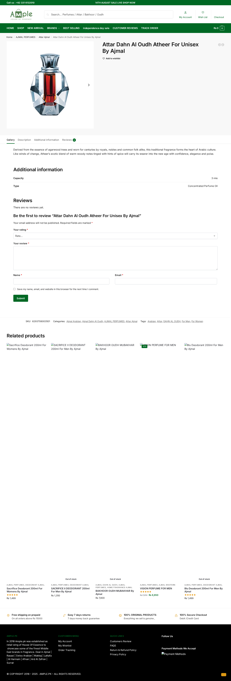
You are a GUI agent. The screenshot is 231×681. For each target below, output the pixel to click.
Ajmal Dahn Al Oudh (92, 321)
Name (17, 275)
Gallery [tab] (11, 139)
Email (119, 275)
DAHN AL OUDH (172, 321)
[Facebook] (169, 641)
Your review (21, 243)
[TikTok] (182, 641)
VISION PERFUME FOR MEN (156, 588)
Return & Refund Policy (123, 650)
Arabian (152, 321)
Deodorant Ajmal (35, 585)
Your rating (20, 229)
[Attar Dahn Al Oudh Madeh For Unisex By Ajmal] (219, 44)
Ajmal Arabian (74, 321)
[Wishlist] (41, 348)
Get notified (71, 602)
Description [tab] (24, 139)
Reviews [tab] (68, 139)
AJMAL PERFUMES (25, 37)
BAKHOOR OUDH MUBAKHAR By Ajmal (115, 592)
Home (9, 37)
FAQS (113, 645)
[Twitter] (176, 641)
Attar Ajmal (44, 37)
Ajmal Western (167, 585)
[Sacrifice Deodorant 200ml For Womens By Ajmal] (26, 462)
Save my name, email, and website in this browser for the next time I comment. (58, 289)
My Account (65, 641)
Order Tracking (66, 650)
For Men (186, 321)
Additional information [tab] (46, 139)
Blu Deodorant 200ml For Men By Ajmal (203, 590)
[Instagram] (163, 641)
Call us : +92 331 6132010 (20, 2)
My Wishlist (64, 645)
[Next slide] (88, 85)
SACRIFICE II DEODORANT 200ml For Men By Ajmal (70, 590)
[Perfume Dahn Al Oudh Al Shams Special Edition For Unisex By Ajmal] (222, 44)
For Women (197, 321)
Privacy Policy (118, 654)
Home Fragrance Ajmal (119, 587)
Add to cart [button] (26, 604)
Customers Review (120, 641)
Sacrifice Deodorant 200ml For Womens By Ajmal (24, 590)
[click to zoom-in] (50, 85)
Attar (159, 321)
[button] (219, 28)
